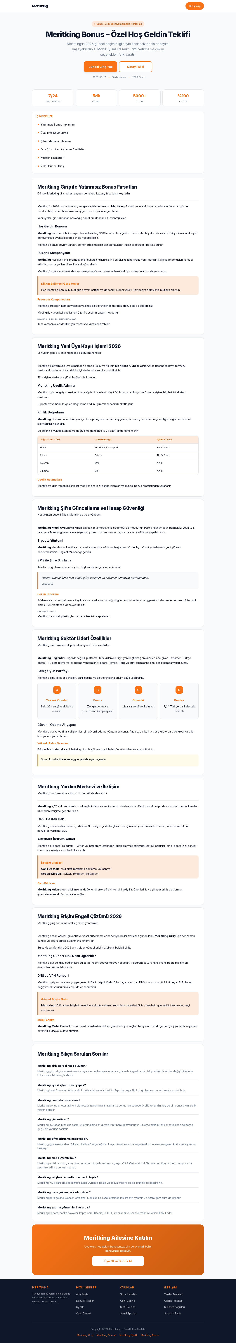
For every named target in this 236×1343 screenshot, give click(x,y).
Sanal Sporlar (128, 1313)
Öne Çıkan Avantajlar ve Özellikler (63, 149)
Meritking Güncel (106, 1335)
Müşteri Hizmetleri (52, 157)
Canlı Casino (127, 1300)
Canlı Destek (83, 1313)
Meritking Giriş (85, 1335)
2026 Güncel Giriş (52, 166)
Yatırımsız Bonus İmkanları (58, 124)
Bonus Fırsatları (85, 1300)
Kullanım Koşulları (174, 1307)
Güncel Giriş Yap (100, 67)
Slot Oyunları (128, 1307)
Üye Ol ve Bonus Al (118, 1261)
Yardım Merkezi (173, 1294)
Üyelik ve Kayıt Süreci (55, 132)
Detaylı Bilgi (135, 67)
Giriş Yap (195, 6)
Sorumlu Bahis (172, 1313)
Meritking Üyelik (128, 1335)
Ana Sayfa (82, 1294)
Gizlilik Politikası (173, 1300)
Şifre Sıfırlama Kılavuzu (56, 141)
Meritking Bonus (150, 1335)
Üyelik (80, 1307)
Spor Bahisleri (128, 1294)
